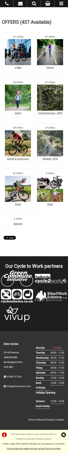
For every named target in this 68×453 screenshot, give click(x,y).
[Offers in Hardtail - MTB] (50, 143)
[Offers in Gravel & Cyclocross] (18, 143)
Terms (31, 419)
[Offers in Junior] (18, 98)
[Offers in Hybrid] (50, 52)
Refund (40, 419)
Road (18, 204)
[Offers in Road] (18, 189)
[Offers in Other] (50, 189)
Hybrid (50, 67)
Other (50, 204)
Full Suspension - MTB (50, 113)
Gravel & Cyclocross (18, 158)
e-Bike (18, 67)
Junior (18, 113)
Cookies (59, 419)
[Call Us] (7, 4)
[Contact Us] (20, 4)
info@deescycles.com (18, 386)
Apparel (18, 223)
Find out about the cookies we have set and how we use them (34, 448)
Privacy (50, 419)
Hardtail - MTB (50, 158)
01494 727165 (14, 376)
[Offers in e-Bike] (18, 52)
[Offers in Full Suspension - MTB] (50, 98)
